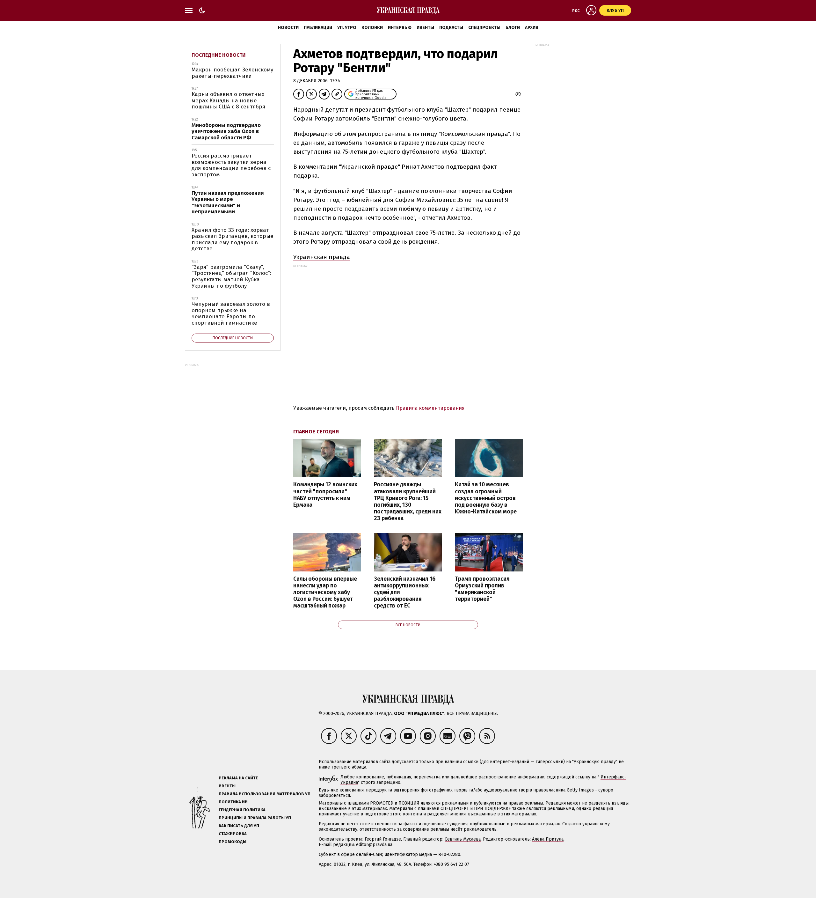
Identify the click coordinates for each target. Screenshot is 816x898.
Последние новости (219, 55)
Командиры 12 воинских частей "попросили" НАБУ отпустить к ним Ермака (325, 494)
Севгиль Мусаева (463, 839)
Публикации (318, 27)
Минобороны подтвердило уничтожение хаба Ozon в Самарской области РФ (226, 131)
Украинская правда (321, 257)
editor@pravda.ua (374, 844)
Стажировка (233, 833)
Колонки (372, 27)
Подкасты (451, 27)
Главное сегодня (316, 432)
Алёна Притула (548, 839)
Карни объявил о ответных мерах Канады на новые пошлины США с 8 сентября (228, 100)
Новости (288, 27)
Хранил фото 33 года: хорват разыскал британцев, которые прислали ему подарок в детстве (232, 239)
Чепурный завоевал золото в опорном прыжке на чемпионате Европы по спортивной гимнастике (231, 313)
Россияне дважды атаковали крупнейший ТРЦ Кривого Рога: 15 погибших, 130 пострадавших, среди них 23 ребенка (407, 501)
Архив (531, 27)
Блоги (513, 27)
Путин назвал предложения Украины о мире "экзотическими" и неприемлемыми (228, 202)
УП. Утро (346, 27)
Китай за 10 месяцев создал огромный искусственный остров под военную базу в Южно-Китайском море (486, 498)
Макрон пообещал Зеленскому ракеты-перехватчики (232, 72)
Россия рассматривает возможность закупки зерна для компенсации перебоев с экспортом (231, 165)
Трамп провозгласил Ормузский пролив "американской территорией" (482, 589)
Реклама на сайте (238, 778)
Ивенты (425, 27)
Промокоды (232, 841)
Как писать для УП (239, 825)
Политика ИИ (233, 801)
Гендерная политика (242, 809)
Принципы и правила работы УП (255, 817)
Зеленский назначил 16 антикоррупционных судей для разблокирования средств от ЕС (404, 592)
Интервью (400, 27)
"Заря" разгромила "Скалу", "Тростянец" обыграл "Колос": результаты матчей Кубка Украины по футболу (231, 276)
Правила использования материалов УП (264, 793)
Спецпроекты (484, 27)
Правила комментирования (430, 408)
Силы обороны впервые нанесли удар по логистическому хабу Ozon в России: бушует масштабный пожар (325, 592)
